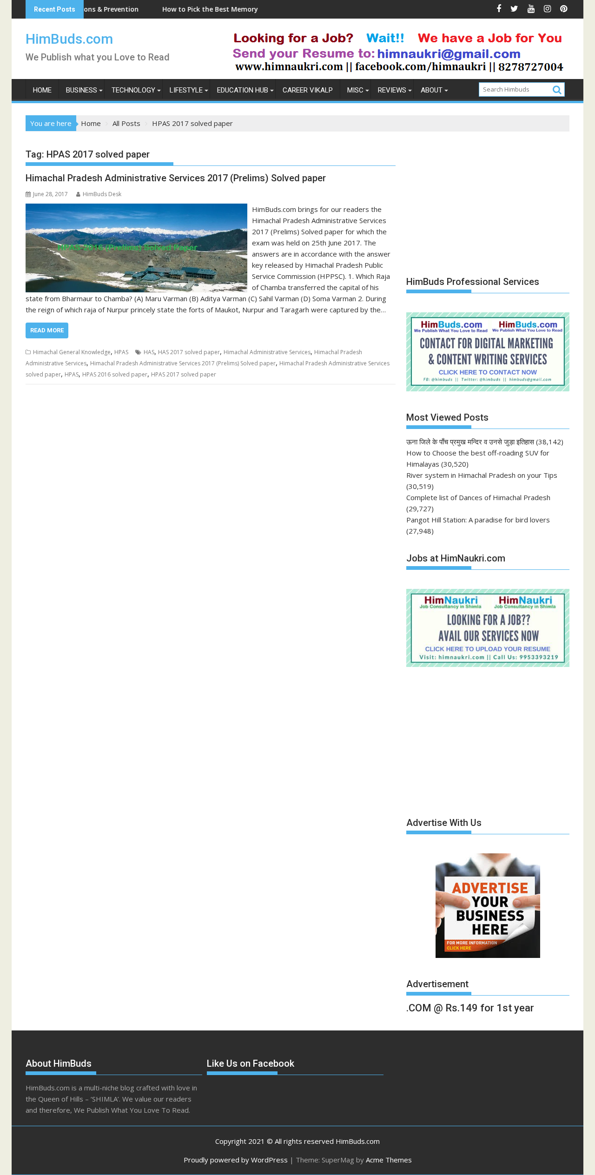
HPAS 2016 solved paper (114, 374)
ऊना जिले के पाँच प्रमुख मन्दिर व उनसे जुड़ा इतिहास (470, 441)
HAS (149, 352)
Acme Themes (389, 1159)
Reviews (392, 90)
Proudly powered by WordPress (236, 1159)
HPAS (121, 352)
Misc (355, 90)
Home (42, 90)
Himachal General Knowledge (72, 352)
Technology (133, 90)
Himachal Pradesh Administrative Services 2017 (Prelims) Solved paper (176, 178)
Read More (47, 330)
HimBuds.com (69, 39)
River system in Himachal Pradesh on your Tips (481, 475)
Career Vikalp (308, 90)
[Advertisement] (476, 199)
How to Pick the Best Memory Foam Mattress (204, 9)
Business (81, 90)
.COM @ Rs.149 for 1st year (470, 1008)
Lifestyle (186, 90)
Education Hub (242, 90)
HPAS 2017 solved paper (183, 374)
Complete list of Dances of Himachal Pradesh (478, 497)
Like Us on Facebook (250, 1063)
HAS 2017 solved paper (189, 352)
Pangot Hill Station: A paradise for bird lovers (478, 519)
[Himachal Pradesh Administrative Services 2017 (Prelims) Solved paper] (136, 209)
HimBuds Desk (102, 194)
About (432, 90)
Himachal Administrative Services (267, 352)
